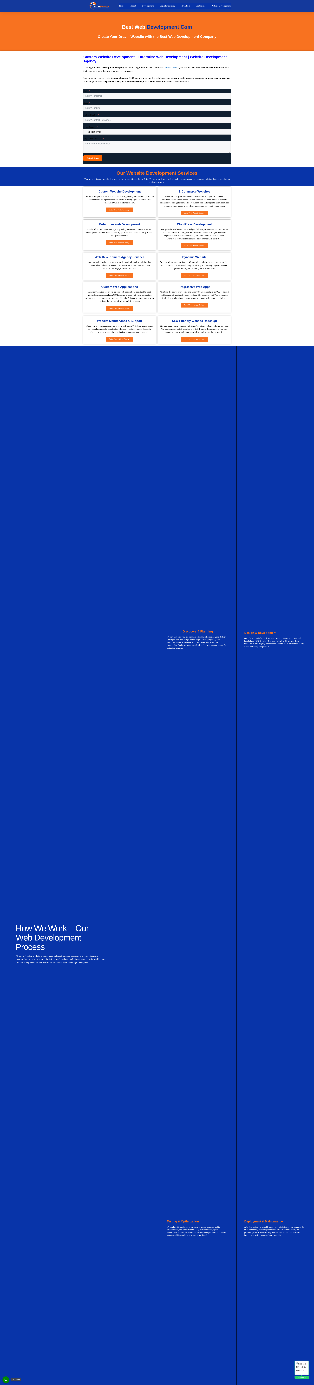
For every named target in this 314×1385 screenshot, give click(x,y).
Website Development (221, 6)
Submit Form (93, 158)
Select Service (89, 127)
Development (148, 6)
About (133, 6)
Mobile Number (90, 115)
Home (121, 6)
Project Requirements (92, 138)
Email (85, 103)
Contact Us (200, 6)
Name (85, 91)
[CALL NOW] (5, 1379)
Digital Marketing (167, 6)
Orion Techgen (172, 67)
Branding (186, 6)
